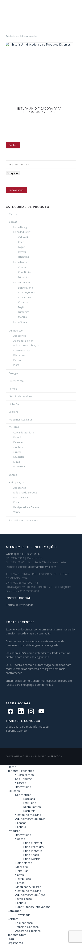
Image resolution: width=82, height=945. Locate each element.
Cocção (13, 221)
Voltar (13, 145)
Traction (57, 756)
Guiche (17, 452)
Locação (21, 823)
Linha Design (20, 227)
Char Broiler (25, 272)
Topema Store (17, 935)
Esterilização (16, 381)
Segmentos (23, 795)
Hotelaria (29, 799)
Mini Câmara (20, 497)
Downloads (22, 915)
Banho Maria (25, 287)
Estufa (17, 360)
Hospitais (29, 811)
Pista (16, 365)
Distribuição (16, 330)
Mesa (16, 461)
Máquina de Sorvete (25, 492)
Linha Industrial (22, 232)
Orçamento (15, 943)
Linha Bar (14, 404)
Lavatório (18, 456)
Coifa (21, 242)
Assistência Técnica (28, 931)
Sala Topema (23, 779)
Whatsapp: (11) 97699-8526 (23, 554)
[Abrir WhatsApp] (72, 935)
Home (12, 767)
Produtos (14, 831)
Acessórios (19, 335)
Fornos (22, 251)
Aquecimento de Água (30, 895)
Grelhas (18, 447)
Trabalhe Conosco (27, 927)
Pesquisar (13, 173)
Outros (13, 475)
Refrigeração (16, 482)
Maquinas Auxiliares (21, 419)
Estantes (18, 442)
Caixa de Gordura (23, 432)
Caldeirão (23, 237)
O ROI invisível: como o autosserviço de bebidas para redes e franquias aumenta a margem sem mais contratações (38, 669)
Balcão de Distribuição (26, 345)
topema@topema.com (42, 567)
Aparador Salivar (23, 340)
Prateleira (19, 466)
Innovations (16, 190)
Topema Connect (16, 730)
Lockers (13, 411)
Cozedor (23, 302)
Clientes (20, 783)
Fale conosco (24, 923)
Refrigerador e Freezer (26, 507)
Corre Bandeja (21, 350)
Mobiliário (14, 427)
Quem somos (24, 775)
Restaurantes (32, 807)
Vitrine (17, 512)
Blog (11, 939)
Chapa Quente (26, 292)
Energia (13, 373)
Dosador (18, 437)
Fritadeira (23, 277)
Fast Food (29, 803)
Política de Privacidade (19, 605)
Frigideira (23, 256)
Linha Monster (21, 262)
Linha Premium (22, 282)
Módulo (22, 317)
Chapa (22, 267)
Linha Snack (20, 322)
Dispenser (19, 355)
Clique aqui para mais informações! (27, 726)
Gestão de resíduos (20, 396)
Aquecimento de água (30, 819)
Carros (13, 214)
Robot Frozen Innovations (24, 520)
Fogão (21, 247)
